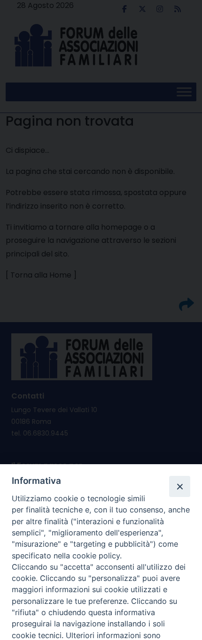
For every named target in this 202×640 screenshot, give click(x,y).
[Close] (179, 486)
